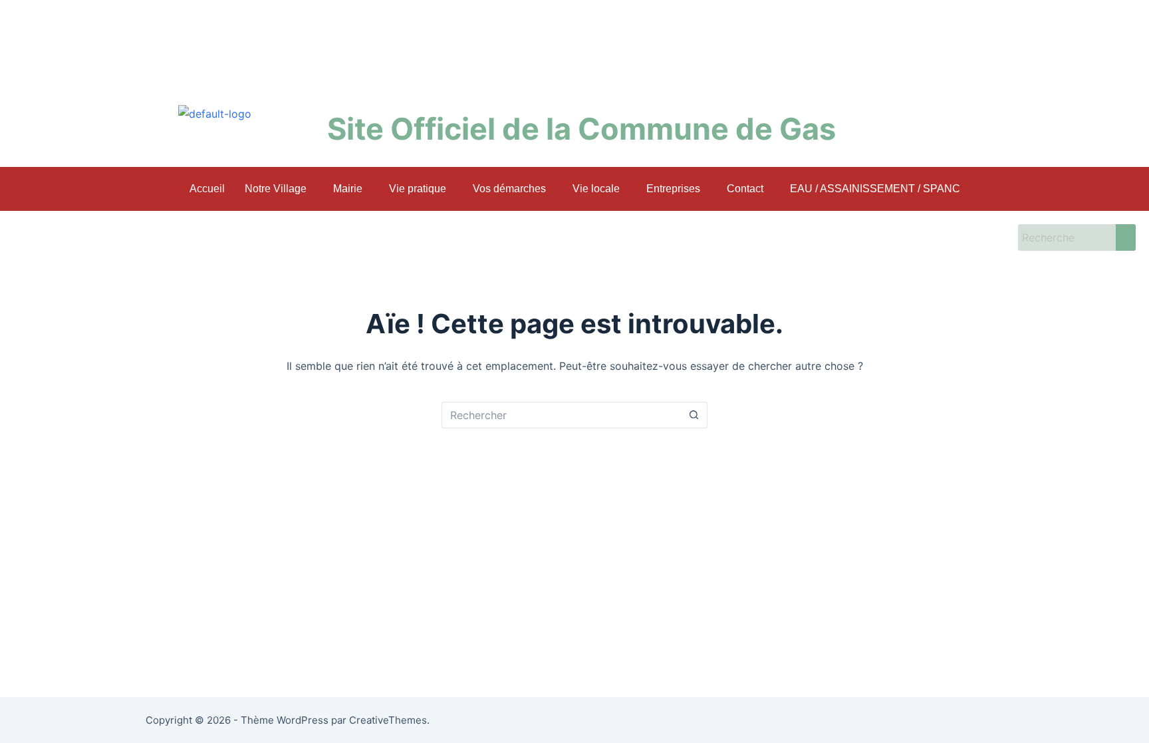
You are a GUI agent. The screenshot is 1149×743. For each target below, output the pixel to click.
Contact (745, 188)
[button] (279, 189)
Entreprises (673, 188)
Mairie (347, 188)
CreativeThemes (388, 720)
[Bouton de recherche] (694, 415)
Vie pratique (417, 188)
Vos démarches (509, 188)
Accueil (207, 188)
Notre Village (276, 188)
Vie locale (596, 188)
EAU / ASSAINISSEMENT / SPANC (875, 188)
